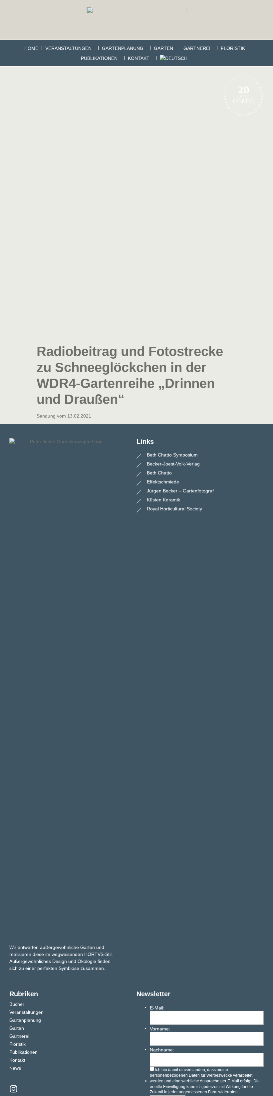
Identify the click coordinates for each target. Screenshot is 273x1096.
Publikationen (99, 58)
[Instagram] (13, 1089)
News (15, 1068)
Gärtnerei (196, 48)
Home (31, 48)
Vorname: (160, 1028)
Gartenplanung (122, 48)
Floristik (233, 48)
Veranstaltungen (68, 48)
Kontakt (138, 58)
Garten (163, 48)
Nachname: (162, 1049)
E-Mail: (157, 1007)
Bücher (16, 1004)
